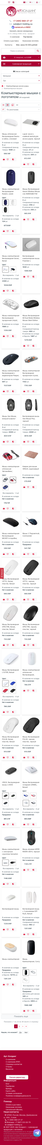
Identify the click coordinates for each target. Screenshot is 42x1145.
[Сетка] (7, 105)
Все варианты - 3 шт (11, 216)
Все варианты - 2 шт (11, 275)
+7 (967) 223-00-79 (23, 1122)
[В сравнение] (14, 159)
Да (20, 1032)
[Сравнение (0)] (14, 2)
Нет (26, 1032)
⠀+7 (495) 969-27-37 (22, 21)
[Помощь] (25, 2)
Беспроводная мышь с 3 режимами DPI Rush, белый (31, 911)
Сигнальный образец (14, 1109)
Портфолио (10, 1086)
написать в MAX (23, 27)
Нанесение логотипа (30, 41)
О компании (14, 37)
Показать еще (21, 1016)
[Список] (3, 105)
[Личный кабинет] (37, 2)
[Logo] (21, 11)
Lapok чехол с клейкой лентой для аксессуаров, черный (31, 136)
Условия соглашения (14, 1093)
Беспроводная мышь (10, 909)
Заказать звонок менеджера (21, 31)
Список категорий (22, 71)
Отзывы (9, 1067)
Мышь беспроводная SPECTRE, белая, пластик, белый (10, 626)
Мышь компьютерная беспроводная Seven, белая (10, 258)
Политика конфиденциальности (18, 1096)
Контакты (8, 45)
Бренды (9, 1088)
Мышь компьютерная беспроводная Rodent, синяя (10, 191)
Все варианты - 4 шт (11, 696)
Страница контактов (14, 1064)
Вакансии (9, 1069)
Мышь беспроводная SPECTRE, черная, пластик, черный (31, 626)
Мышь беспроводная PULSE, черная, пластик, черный (31, 739)
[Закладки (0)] (9, 2)
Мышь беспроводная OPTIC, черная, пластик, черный (31, 581)
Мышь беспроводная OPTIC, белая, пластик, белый (10, 581)
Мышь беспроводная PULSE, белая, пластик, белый (10, 739)
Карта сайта (10, 1091)
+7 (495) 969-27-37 (15, 1120)
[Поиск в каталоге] (38, 50)
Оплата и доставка (11, 41)
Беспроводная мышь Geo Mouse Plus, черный (31, 418)
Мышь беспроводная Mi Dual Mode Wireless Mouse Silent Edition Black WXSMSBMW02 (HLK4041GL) (31, 320)
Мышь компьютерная (10, 959)
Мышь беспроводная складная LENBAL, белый (31, 784)
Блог (7, 1084)
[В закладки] (8, 159)
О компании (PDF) (13, 1062)
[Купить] (4, 159)
